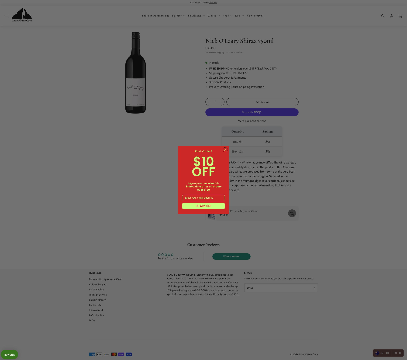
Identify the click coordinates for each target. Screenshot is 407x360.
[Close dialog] (225, 149)
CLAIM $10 (203, 206)
